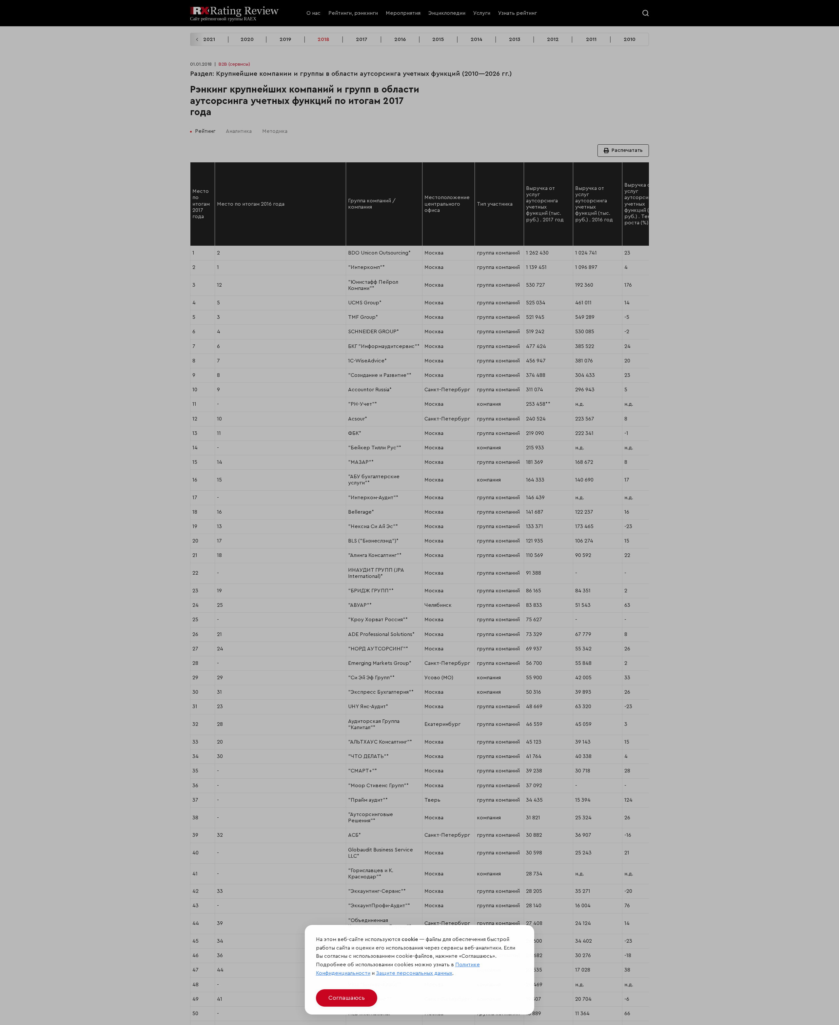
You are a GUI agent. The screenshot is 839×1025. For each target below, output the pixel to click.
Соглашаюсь (346, 998)
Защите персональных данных (414, 973)
